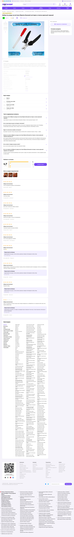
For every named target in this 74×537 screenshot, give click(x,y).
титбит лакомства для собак (30, 424)
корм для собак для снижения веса (29, 350)
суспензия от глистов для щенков (30, 453)
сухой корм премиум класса (30, 392)
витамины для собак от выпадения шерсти (19, 396)
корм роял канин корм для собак (20, 438)
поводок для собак (40, 405)
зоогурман (17, 354)
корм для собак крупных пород (30, 359)
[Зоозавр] (11, 4)
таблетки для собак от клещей (19, 383)
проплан (16, 350)
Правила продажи (23, 469)
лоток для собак (40, 362)
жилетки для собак (40, 450)
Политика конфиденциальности (25, 470)
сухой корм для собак (30, 380)
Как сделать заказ (23, 465)
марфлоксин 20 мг (29, 445)
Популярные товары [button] (7, 336)
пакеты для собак (40, 343)
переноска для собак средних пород (41, 381)
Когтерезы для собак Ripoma (41, 11)
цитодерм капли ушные (30, 449)
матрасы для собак (40, 389)
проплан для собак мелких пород (31, 369)
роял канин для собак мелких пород (30, 367)
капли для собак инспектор (20, 384)
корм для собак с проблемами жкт (29, 340)
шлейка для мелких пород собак (41, 401)
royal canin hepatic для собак (30, 343)
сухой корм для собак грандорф (30, 390)
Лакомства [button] (5, 335)
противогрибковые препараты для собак (19, 381)
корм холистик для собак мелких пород (30, 356)
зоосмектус (39, 328)
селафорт (17, 342)
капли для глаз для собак (19, 374)
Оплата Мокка (48, 469)
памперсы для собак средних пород (40, 341)
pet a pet (16, 361)
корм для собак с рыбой (19, 432)
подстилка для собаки (41, 387)
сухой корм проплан (29, 383)
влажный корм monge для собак (30, 405)
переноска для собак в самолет (41, 377)
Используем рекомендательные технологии (10, 484)
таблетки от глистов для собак (19, 406)
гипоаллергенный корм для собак (30, 333)
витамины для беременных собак (31, 442)
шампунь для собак (40, 350)
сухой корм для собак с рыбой (30, 396)
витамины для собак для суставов (19, 398)
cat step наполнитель (19, 353)
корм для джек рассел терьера (19, 426)
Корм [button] (4, 327)
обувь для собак (40, 446)
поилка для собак (40, 453)
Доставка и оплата (23, 466)
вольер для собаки (40, 386)
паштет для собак (18, 418)
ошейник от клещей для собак (19, 388)
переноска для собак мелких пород (41, 379)
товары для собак (18, 410)
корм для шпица (18, 427)
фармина (16, 357)
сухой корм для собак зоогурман (30, 387)
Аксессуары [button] (5, 347)
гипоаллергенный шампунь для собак (42, 359)
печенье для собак (29, 433)
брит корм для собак (29, 411)
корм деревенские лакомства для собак (18, 447)
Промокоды (48, 472)
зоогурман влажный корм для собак (30, 413)
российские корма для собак (19, 429)
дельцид (27, 446)
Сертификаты (22, 475)
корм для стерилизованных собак (20, 421)
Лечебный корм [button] (6, 329)
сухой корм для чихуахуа (30, 394)
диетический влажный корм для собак (30, 352)
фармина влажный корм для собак (30, 415)
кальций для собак (18, 400)
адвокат (16, 327)
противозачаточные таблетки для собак (18, 369)
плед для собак (40, 390)
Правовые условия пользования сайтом (16, 483)
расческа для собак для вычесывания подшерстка (41, 419)
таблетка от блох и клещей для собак (20, 391)
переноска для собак (41, 375)
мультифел (39, 331)
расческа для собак (40, 413)
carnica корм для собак (30, 324)
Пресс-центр (35, 465)
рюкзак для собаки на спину (41, 383)
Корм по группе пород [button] (8, 330)
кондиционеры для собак (41, 334)
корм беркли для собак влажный (30, 409)
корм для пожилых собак (19, 435)
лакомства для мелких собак (30, 430)
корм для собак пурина (30, 388)
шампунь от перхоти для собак (41, 356)
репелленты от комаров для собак (19, 393)
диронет (16, 328)
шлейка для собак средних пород (42, 404)
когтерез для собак (40, 425)
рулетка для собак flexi (41, 412)
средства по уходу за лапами (41, 361)
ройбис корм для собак (30, 327)
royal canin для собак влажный (30, 403)
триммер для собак (40, 428)
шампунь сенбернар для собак (41, 352)
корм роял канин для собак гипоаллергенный (31, 345)
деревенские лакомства (19, 351)
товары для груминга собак (42, 424)
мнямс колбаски (29, 426)
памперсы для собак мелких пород (40, 339)
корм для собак (18, 413)
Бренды (47, 473)
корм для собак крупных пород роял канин (30, 365)
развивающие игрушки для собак (42, 436)
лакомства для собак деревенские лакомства (30, 428)
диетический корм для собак (30, 338)
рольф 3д (17, 358)
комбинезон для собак (41, 442)
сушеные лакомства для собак (30, 435)
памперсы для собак (40, 335)
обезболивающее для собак (19, 364)
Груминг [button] (5, 342)
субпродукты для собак (19, 419)
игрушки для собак (40, 429)
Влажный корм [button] (6, 333)
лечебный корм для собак (30, 331)
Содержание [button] (6, 339)
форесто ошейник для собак (30, 451)
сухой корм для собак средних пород (30, 376)
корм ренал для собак (30, 436)
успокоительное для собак (20, 404)
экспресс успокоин (18, 331)
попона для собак (18, 373)
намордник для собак (41, 409)
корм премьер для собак (30, 328)
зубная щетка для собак (41, 365)
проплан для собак (18, 445)
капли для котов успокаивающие (29, 440)
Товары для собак (10, 11)
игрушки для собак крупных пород (40, 431)
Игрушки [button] (5, 344)
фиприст (16, 332)
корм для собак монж (19, 442)
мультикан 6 (39, 332)
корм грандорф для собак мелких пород (30, 372)
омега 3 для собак (18, 401)
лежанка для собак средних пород (42, 372)
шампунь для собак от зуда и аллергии (20, 371)
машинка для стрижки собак (41, 421)
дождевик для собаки (41, 449)
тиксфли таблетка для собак (19, 386)
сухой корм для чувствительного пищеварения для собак (30, 347)
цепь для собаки (40, 408)
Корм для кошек (61, 465)
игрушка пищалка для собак (41, 441)
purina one (17, 355)
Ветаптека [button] (5, 326)
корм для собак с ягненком (20, 433)
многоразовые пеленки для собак (41, 346)
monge (16, 347)
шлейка (38, 397)
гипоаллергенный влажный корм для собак (31, 354)
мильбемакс (17, 336)
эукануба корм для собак (19, 441)
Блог (46, 476)
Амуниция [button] (5, 341)
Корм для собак (61, 469)
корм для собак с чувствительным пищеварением (29, 335)
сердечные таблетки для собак (19, 376)
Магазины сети (48, 477)
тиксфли (16, 362)
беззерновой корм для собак (19, 423)
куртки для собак (40, 443)
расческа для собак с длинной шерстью (41, 417)
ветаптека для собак (18, 409)
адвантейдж (17, 324)
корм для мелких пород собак (30, 361)
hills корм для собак (18, 444)
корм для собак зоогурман (20, 451)
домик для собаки (40, 385)
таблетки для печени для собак (19, 378)
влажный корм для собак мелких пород (30, 378)
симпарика (17, 343)
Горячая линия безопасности (38, 469)
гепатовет (17, 335)
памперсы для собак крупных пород (40, 337)
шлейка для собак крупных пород (42, 399)
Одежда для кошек (62, 466)
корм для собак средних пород (30, 363)
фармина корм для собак (19, 454)
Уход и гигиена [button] (6, 338)
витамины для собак (18, 394)
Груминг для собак (19, 11)
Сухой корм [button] (5, 332)
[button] (23, 18)
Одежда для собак (62, 470)
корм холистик (17, 414)
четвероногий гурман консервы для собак (30, 407)
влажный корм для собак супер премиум (30, 419)
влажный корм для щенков (31, 421)
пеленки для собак (40, 344)
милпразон (17, 338)
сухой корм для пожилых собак (30, 398)
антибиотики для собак (19, 366)
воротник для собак (18, 367)
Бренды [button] (5, 324)
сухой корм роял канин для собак (31, 382)
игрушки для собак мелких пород (42, 433)
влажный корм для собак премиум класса (30, 417)
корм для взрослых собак (19, 436)
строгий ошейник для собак (41, 394)
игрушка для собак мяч (41, 437)
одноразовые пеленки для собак (42, 348)
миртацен (17, 339)
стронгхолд (17, 346)
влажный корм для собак (30, 401)
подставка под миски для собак (41, 455)
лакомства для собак (30, 422)
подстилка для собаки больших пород (41, 370)
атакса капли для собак (30, 456)
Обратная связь (22, 476)
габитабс (16, 334)
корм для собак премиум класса (19, 416)
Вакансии (34, 470)
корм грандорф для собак (19, 455)
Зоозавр (4, 11)
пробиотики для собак (19, 403)
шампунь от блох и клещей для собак (42, 354)
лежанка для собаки (40, 366)
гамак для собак (40, 373)
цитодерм (28, 438)
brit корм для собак (18, 450)
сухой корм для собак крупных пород (30, 374)
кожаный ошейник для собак (41, 396)
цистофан (39, 327)
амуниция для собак (40, 406)
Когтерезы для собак (29, 11)
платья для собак (40, 445)
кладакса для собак (40, 324)
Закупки (34, 466)
